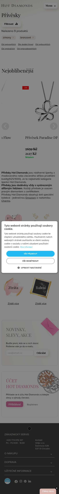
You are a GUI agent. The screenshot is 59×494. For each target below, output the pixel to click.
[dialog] (29, 247)
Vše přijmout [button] (30, 253)
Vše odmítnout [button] (30, 261)
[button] (29, 267)
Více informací (26, 247)
